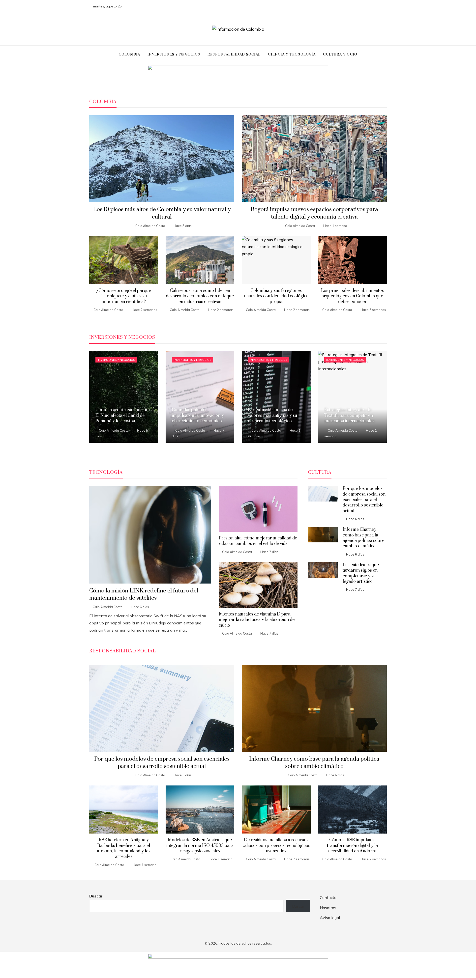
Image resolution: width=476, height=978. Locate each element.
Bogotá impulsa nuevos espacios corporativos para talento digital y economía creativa (314, 213)
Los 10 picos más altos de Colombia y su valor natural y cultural (162, 213)
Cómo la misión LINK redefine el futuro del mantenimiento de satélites (143, 594)
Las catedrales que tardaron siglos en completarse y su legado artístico (361, 573)
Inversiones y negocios (116, 360)
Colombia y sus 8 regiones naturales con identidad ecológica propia (276, 296)
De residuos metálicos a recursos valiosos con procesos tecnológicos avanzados (276, 845)
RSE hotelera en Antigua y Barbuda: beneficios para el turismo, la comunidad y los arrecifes (123, 848)
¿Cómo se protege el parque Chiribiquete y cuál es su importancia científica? (123, 296)
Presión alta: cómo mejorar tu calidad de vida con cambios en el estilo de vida (258, 540)
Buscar (96, 896)
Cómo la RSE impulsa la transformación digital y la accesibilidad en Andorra (352, 845)
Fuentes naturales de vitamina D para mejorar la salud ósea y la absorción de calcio (257, 620)
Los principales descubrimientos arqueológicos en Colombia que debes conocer (352, 296)
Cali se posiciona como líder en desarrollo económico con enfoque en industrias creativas (200, 296)
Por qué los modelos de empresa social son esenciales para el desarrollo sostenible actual (364, 500)
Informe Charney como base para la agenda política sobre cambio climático (363, 538)
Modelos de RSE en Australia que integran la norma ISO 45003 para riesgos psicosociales (200, 845)
